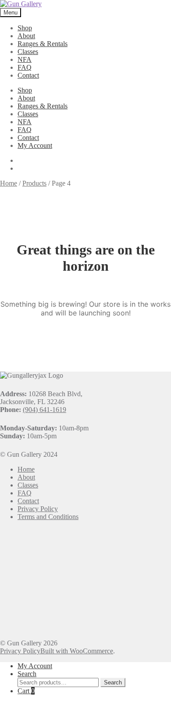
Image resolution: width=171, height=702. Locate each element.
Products (34, 183)
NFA (25, 59)
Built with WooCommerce (76, 651)
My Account (35, 145)
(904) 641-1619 (44, 409)
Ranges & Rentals (43, 43)
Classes (28, 51)
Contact (28, 75)
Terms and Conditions (48, 516)
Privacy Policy (38, 508)
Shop (25, 28)
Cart (26, 691)
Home (8, 183)
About (26, 35)
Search (27, 673)
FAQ (25, 67)
